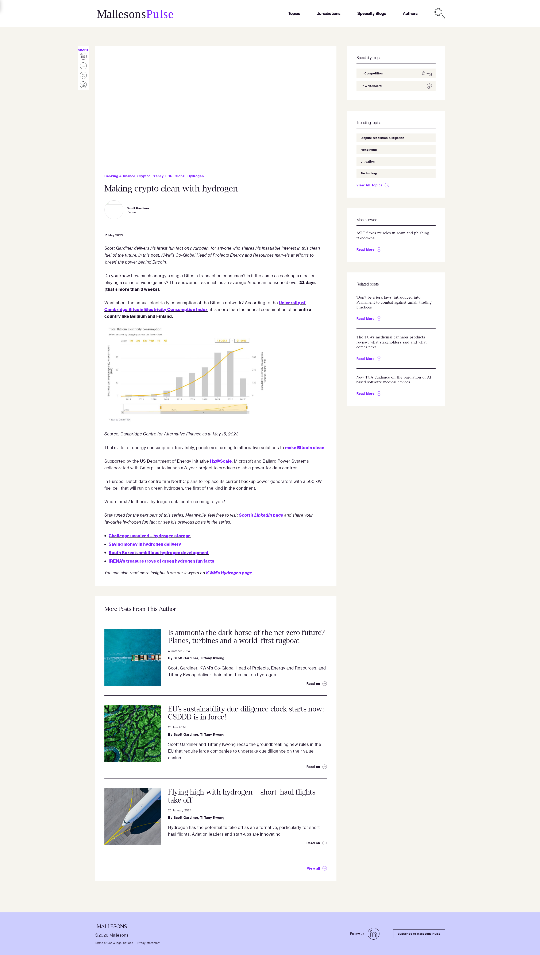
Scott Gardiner (186, 658)
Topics (294, 13)
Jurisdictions (328, 13)
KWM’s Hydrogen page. (230, 572)
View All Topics (369, 185)
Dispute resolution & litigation (382, 138)
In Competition (372, 73)
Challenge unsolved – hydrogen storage (150, 535)
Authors (410, 13)
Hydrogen (196, 176)
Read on (313, 683)
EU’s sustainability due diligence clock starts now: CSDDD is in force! (246, 713)
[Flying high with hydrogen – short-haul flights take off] (132, 816)
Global (180, 176)
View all (313, 868)
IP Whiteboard (371, 86)
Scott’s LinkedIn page (261, 514)
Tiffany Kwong (212, 658)
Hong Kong (369, 150)
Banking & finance (119, 176)
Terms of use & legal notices (114, 942)
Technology (369, 173)
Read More (365, 249)
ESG (169, 176)
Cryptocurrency (150, 176)
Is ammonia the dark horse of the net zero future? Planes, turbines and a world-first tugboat (246, 637)
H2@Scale (221, 460)
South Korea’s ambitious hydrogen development (159, 552)
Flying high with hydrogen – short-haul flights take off (241, 796)
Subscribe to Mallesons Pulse (419, 934)
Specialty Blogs (371, 13)
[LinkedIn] (373, 934)
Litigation (368, 161)
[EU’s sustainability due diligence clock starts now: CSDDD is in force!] (132, 733)
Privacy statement (148, 942)
